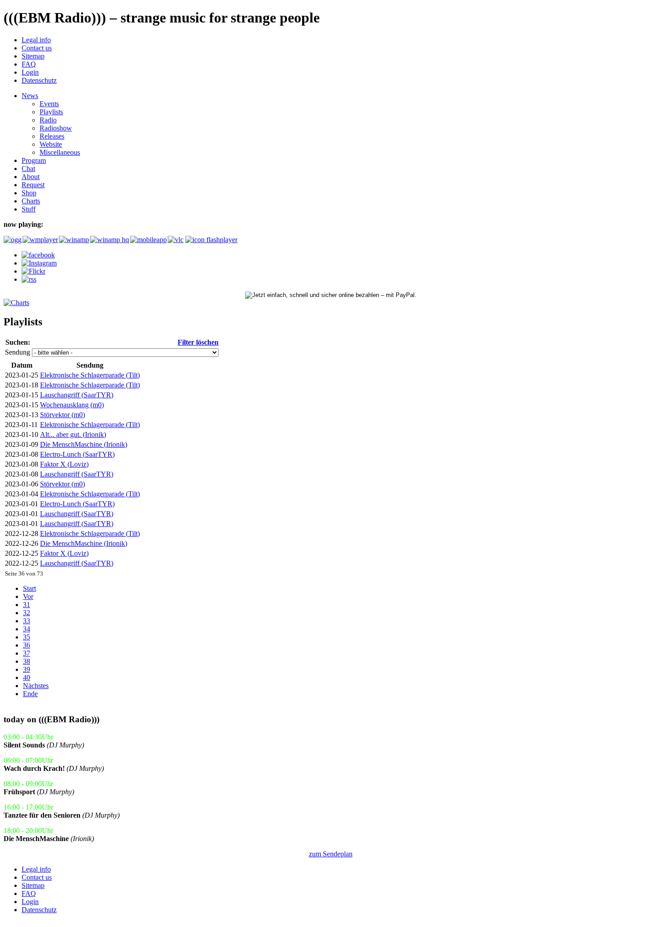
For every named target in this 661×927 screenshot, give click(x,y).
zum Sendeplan (331, 854)
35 (26, 637)
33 (26, 621)
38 (26, 661)
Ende (30, 694)
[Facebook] (38, 255)
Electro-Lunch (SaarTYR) (77, 454)
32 (26, 612)
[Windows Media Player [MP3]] (39, 239)
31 (26, 604)
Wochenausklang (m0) (72, 405)
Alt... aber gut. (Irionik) (73, 434)
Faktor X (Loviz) (64, 464)
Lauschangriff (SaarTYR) (76, 395)
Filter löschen (198, 342)
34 (26, 629)
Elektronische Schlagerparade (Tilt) (90, 375)
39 (26, 669)
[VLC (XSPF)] (175, 239)
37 (26, 653)
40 (26, 677)
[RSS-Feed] (29, 279)
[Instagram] (39, 263)
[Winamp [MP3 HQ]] (109, 239)
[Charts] (16, 302)
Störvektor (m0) (62, 414)
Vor (28, 596)
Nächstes (36, 685)
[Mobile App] (148, 239)
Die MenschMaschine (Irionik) (83, 444)
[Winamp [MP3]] (73, 239)
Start (29, 588)
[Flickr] (33, 271)
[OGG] (12, 239)
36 (26, 645)
